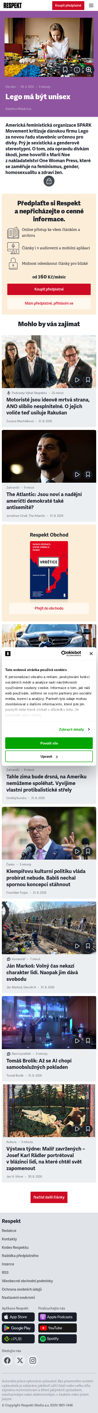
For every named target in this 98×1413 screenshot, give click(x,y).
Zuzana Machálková (20, 421)
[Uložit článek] (65, 69)
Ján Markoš (14, 987)
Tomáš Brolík (14, 1075)
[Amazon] (18, 1338)
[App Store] (18, 1317)
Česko (10, 864)
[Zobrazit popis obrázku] (77, 69)
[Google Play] (18, 1327)
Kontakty (9, 1239)
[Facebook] (7, 1364)
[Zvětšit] (49, 47)
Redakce (9, 1231)
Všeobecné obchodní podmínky (27, 1281)
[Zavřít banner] (91, 653)
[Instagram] (32, 1364)
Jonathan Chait (16, 516)
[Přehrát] (77, 379)
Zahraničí (12, 488)
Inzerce (8, 1264)
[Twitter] (20, 1364)
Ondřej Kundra (16, 798)
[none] (88, 69)
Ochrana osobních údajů (22, 1289)
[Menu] (91, 5)
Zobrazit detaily (71, 729)
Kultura (11, 1142)
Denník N (29, 987)
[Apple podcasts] (57, 1317)
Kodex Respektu (15, 1247)
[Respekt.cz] (13, 5)
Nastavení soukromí (18, 1297)
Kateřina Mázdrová (18, 109)
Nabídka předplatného (20, 1256)
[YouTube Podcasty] (57, 1327)
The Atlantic (37, 516)
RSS (5, 1272)
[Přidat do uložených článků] (88, 379)
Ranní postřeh (21, 1054)
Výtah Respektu (36, 393)
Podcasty (18, 393)
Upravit (46, 756)
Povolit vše (49, 743)
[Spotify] (57, 1338)
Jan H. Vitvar (14, 1176)
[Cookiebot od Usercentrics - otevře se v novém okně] (61, 654)
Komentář (18, 959)
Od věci (10, 87)
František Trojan (17, 893)
